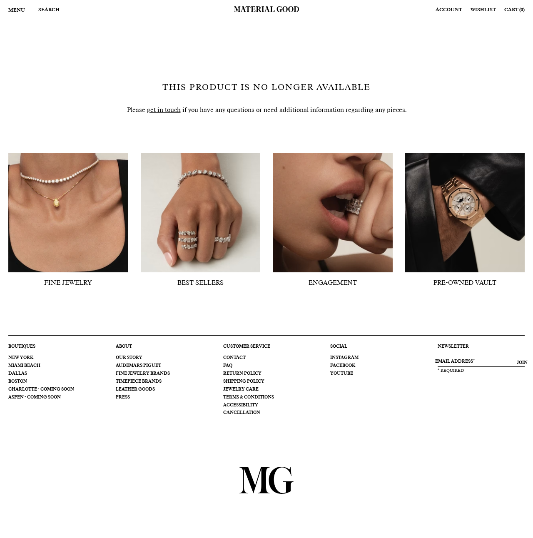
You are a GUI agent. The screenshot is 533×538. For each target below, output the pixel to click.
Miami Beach (24, 366)
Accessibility (240, 405)
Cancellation (241, 413)
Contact (234, 358)
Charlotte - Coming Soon (41, 389)
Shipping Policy (243, 381)
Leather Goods (135, 389)
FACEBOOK (342, 366)
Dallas (17, 373)
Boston (17, 381)
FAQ (227, 366)
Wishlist (483, 9)
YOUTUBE (341, 373)
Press (123, 397)
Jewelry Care (241, 389)
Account (449, 9)
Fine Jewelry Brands (143, 373)
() (514, 9)
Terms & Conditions (248, 397)
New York (20, 358)
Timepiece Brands (139, 381)
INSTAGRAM (344, 358)
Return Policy (242, 373)
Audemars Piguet (138, 366)
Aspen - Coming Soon (34, 397)
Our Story (129, 358)
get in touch (164, 110)
